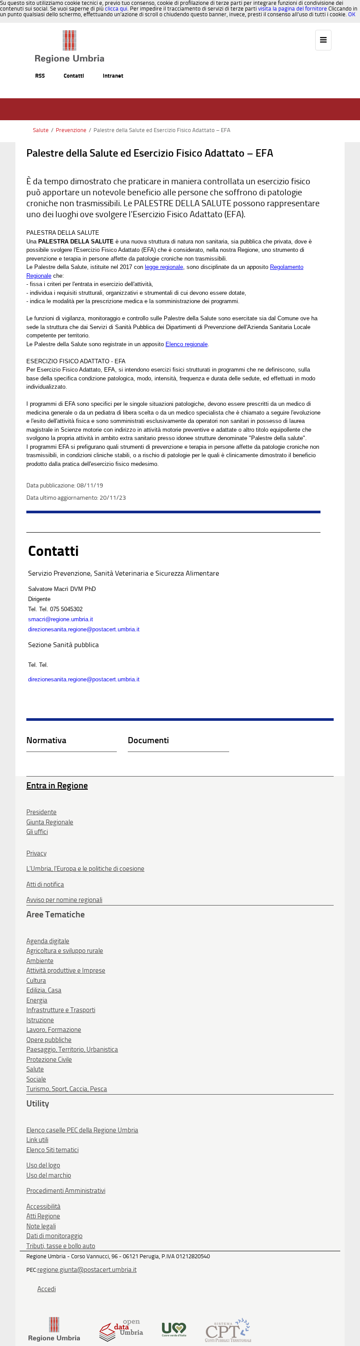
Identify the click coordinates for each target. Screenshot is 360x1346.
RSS (40, 75)
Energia (36, 1000)
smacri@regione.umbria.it (60, 619)
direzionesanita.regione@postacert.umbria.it (84, 629)
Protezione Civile (49, 1059)
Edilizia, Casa (43, 990)
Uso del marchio (48, 1175)
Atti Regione (43, 1216)
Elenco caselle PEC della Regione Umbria (82, 1130)
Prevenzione (71, 130)
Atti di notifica (45, 884)
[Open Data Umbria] (121, 1329)
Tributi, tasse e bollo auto (60, 1246)
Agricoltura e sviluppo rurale (64, 951)
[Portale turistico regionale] (174, 1329)
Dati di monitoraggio (54, 1236)
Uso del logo (43, 1165)
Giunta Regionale (49, 822)
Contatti (74, 75)
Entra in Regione (57, 785)
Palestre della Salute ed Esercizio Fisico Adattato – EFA (162, 130)
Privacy (36, 853)
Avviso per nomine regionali (64, 900)
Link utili (37, 1140)
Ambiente (40, 961)
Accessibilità (43, 1206)
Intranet (113, 75)
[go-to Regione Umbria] (70, 34)
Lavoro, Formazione (53, 1030)
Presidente (41, 812)
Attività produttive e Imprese (65, 970)
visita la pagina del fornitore (292, 8)
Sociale (36, 1079)
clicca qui (116, 8)
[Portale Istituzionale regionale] (54, 1329)
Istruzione (40, 1020)
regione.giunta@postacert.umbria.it (87, 1270)
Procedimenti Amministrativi (65, 1191)
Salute (41, 130)
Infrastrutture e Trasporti (60, 1010)
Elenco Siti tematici (52, 1150)
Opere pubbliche (49, 1040)
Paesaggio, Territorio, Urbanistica (72, 1049)
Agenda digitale (47, 941)
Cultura (36, 980)
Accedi (46, 1289)
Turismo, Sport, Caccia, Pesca (66, 1089)
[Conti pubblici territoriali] (228, 1329)
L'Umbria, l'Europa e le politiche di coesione (85, 869)
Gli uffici (37, 832)
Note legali (41, 1226)
